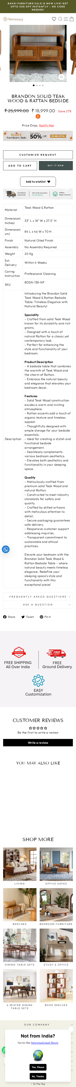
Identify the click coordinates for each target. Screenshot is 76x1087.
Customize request (37, 154)
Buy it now (56, 165)
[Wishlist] (54, 19)
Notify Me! (46, 125)
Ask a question (38, 604)
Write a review (38, 742)
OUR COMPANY (37, 1024)
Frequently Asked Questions (37, 596)
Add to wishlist (36, 181)
